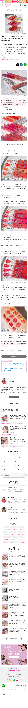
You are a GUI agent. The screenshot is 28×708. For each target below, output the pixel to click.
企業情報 (3, 689)
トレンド (14, 434)
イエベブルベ (19, 446)
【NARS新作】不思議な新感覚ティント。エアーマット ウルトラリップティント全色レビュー (14, 365)
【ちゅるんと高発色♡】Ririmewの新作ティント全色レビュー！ (14, 369)
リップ (17, 59)
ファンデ (6, 542)
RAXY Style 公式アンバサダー (8, 59)
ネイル (17, 465)
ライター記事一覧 (14, 397)
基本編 (21, 529)
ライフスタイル (14, 542)
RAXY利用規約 (8, 674)
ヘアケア (3, 465)
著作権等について (18, 689)
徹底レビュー (5, 446)
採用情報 (24, 689)
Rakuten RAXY (8, 5)
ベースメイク (18, 457)
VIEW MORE (14, 518)
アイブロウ (13, 423)
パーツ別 (21, 537)
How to (3, 423)
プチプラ (15, 537)
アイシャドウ (12, 446)
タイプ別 (22, 542)
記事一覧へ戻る (14, 403)
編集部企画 (21, 527)
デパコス (21, 539)
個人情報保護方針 (10, 689)
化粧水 (6, 539)
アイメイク (9, 57)
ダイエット (13, 539)
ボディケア (18, 461)
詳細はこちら (14, 356)
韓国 (8, 423)
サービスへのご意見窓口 (17, 674)
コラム (3, 469)
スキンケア (4, 457)
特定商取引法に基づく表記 (13, 676)
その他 (17, 469)
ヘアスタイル (20, 534)
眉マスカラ (19, 423)
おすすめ (9, 434)
